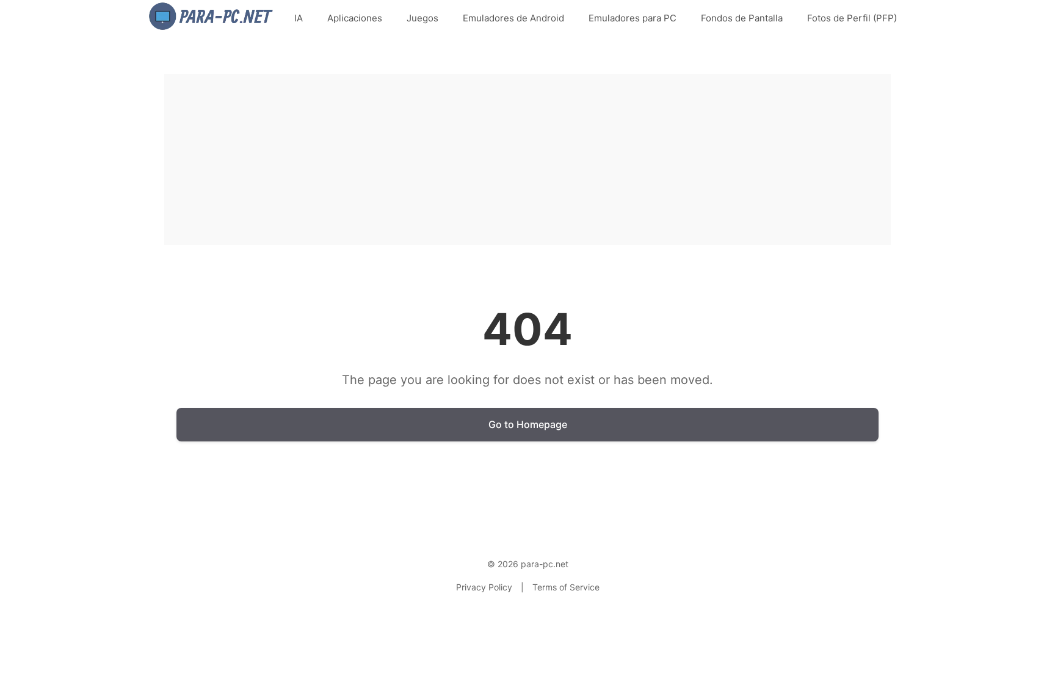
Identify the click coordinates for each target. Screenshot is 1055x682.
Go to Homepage (527, 424)
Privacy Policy (484, 587)
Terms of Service (566, 587)
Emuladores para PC (632, 18)
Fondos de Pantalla (742, 18)
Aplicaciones (354, 18)
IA (298, 18)
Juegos (422, 18)
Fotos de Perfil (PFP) (852, 18)
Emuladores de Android (513, 18)
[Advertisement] (527, 159)
